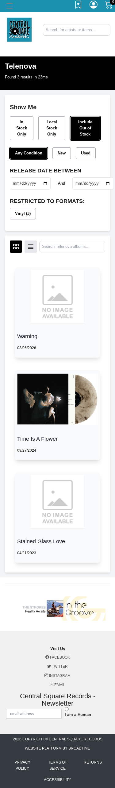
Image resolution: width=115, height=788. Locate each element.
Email (59, 685)
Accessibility (57, 780)
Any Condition (28, 153)
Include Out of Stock (85, 128)
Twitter (59, 666)
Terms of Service (57, 765)
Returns (93, 762)
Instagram (59, 676)
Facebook (59, 657)
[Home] (19, 29)
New (62, 153)
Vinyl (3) (23, 213)
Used (85, 153)
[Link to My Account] (94, 6)
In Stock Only (21, 128)
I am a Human (78, 714)
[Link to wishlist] (78, 6)
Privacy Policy (22, 765)
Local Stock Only (51, 128)
